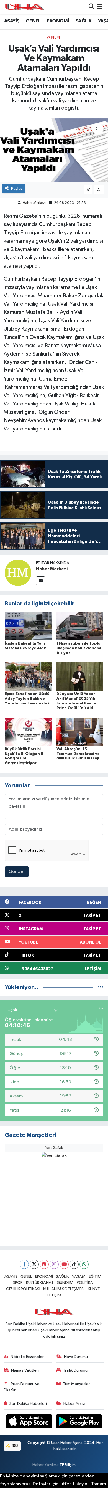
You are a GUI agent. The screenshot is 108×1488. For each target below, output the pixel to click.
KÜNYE (94, 1289)
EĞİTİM (95, 1276)
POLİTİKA (85, 1283)
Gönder (17, 871)
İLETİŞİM (54, 1295)
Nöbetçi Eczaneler (27, 1357)
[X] (34, 1264)
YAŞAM (79, 1276)
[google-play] (79, 1422)
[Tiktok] (74, 1264)
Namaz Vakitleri (25, 1370)
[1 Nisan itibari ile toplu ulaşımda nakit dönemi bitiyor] (80, 625)
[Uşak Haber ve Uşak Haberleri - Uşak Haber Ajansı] (24, 7)
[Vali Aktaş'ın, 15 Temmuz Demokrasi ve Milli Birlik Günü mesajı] (80, 731)
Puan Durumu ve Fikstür (22, 1387)
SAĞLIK (83, 21)
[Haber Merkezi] (18, 572)
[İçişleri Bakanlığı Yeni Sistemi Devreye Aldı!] (28, 625)
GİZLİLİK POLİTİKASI (23, 1289)
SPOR (18, 1283)
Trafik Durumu (75, 1370)
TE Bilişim (68, 1465)
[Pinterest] (44, 1264)
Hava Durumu (76, 1357)
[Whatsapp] (84, 1264)
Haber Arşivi (74, 1403)
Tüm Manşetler (76, 1384)
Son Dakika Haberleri (28, 1403)
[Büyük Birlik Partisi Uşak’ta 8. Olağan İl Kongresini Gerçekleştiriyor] (28, 731)
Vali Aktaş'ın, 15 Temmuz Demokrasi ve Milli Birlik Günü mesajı (78, 754)
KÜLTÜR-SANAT (40, 1283)
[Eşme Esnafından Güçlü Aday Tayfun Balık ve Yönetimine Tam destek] (28, 676)
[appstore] (30, 1422)
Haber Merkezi (34, 203)
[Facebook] (24, 1264)
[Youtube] (64, 1264)
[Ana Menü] (99, 7)
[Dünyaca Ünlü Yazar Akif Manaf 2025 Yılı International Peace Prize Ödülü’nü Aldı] (80, 676)
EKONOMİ (58, 21)
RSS (15, 1446)
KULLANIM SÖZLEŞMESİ (63, 1289)
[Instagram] (54, 1264)
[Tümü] (100, 987)
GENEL (33, 21)
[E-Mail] (40, 580)
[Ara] (91, 7)
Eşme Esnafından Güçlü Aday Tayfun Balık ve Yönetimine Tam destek (27, 698)
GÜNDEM (65, 1283)
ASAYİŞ (11, 21)
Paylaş (16, 188)
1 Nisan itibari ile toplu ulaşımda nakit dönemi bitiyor (78, 648)
